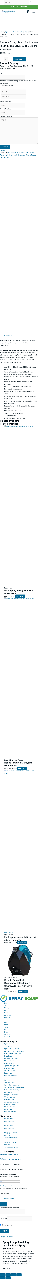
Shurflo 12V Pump (10, 1070)
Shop (6, 1005)
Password (3, 1219)
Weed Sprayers (9, 1061)
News (6, 1013)
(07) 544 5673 (5, 1159)
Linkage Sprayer (9, 1068)
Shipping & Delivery (11, 1133)
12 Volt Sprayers (9, 1046)
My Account (8, 1119)
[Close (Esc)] (19, 1274)
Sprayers (8, 32)
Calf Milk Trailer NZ (10, 1075)
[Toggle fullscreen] (8, 1274)
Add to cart (19, 59)
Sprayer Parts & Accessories (14, 1051)
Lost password (9, 1121)
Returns (7, 1135)
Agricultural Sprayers (11, 1066)
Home (2, 32)
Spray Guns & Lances (11, 1049)
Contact (7, 1017)
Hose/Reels (8, 1056)
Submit (5, 147)
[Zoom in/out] (2, 1274)
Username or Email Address (9, 1208)
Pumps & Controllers (11, 1058)
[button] (19, 7)
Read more (22, 943)
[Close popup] (3, 1204)
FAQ (5, 1010)
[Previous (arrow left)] (2, 1277)
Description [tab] (8, 336)
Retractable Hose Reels (21, 32)
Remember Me (6, 1225)
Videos (6, 1008)
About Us (7, 1015)
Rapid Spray (9, 155)
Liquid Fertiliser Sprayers (12, 1053)
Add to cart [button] (20, 596)
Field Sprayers (9, 1063)
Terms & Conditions (11, 1137)
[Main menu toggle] (33, 12)
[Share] (13, 1274)
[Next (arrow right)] (8, 1277)
